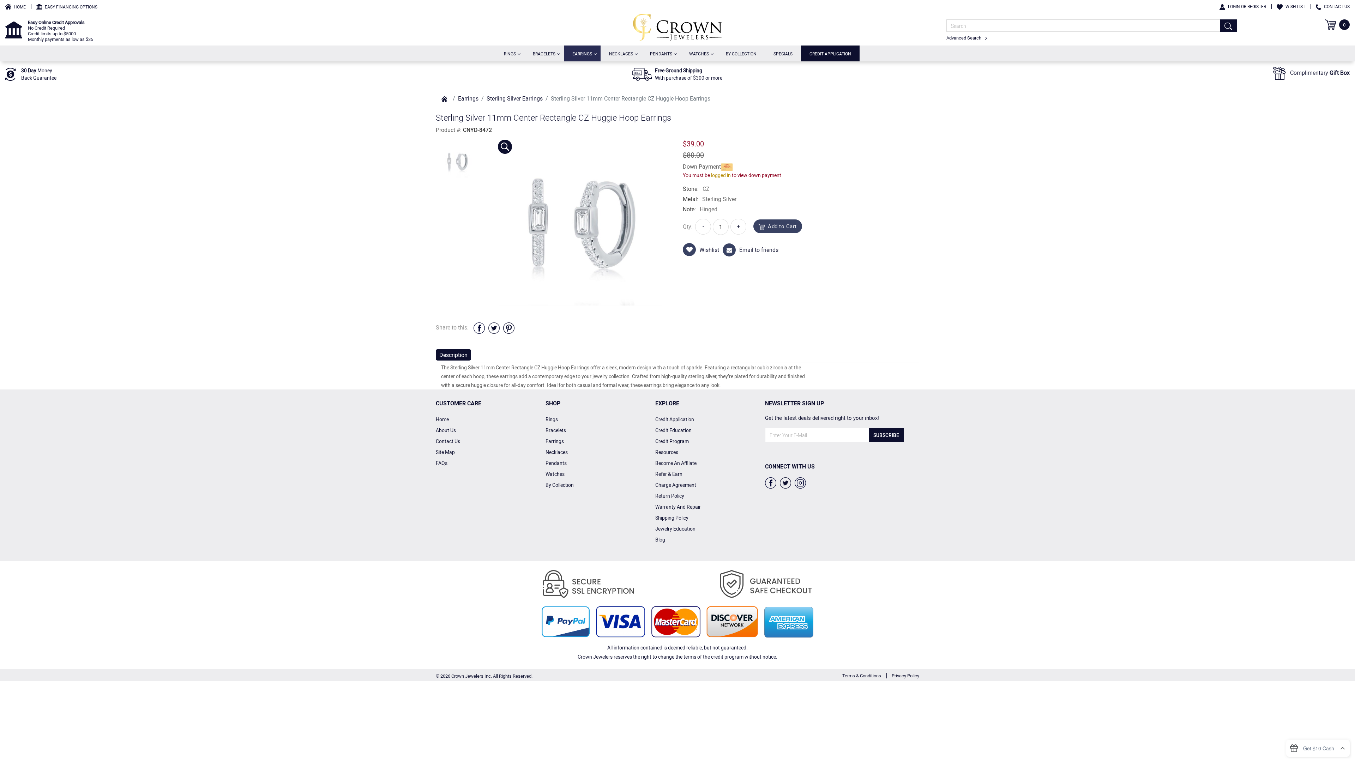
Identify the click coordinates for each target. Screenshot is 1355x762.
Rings (511, 53)
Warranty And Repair (678, 506)
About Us (446, 430)
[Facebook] (770, 482)
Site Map (445, 452)
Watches (700, 53)
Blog (660, 539)
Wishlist (709, 250)
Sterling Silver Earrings (515, 98)
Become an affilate (676, 463)
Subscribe (886, 435)
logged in (721, 175)
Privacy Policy (905, 675)
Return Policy (669, 495)
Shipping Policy (671, 517)
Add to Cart (782, 226)
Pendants (662, 53)
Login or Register (1247, 6)
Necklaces (622, 53)
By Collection (741, 53)
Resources (666, 452)
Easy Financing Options (71, 7)
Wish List (1295, 6)
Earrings (583, 53)
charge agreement (675, 485)
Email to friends (758, 250)
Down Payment (702, 166)
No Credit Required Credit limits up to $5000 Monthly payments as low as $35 (60, 30)
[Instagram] (800, 482)
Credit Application (830, 53)
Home (20, 7)
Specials (783, 53)
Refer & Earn (668, 474)
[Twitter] (785, 482)
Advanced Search (964, 38)
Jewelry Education (675, 528)
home (442, 419)
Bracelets (545, 53)
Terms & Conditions (861, 675)
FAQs (441, 463)
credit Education (673, 430)
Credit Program (672, 441)
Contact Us (1337, 6)
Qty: (688, 226)
